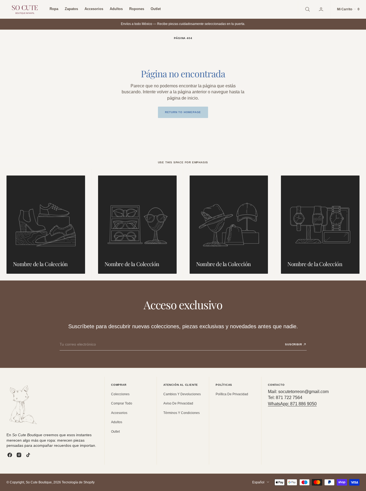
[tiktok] (28, 455)
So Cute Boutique (39, 482)
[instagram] (19, 455)
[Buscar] (307, 9)
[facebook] (10, 455)
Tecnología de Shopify (78, 482)
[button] (321, 9)
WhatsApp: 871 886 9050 (292, 403)
